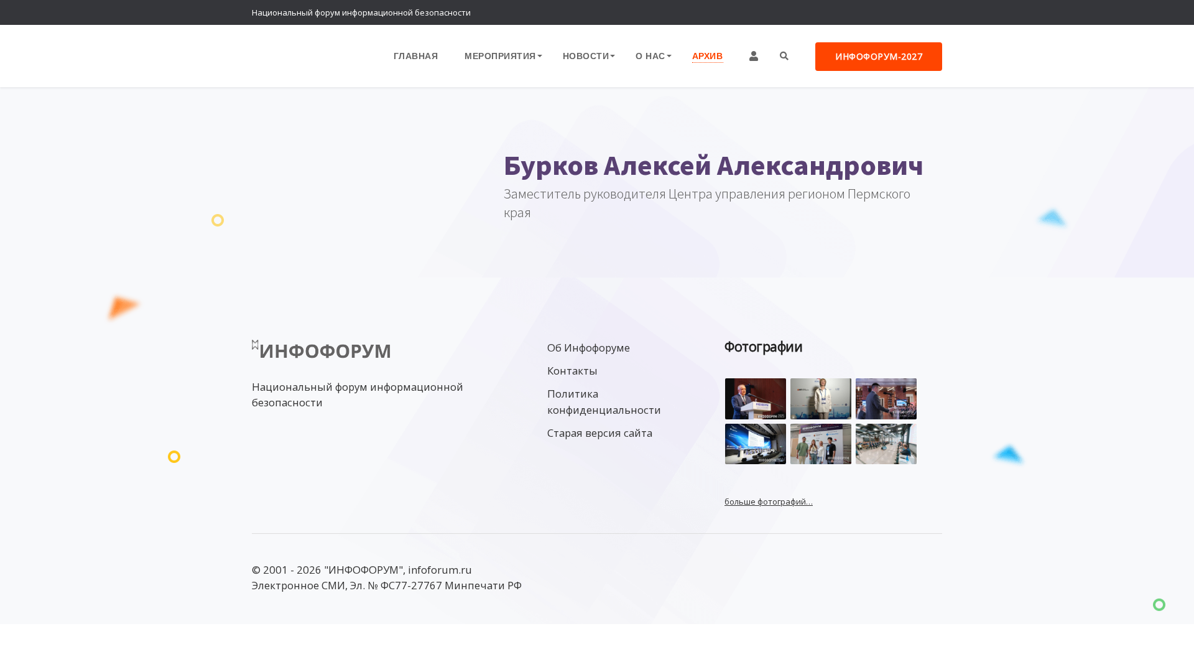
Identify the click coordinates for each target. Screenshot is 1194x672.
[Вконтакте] (904, 12)
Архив (707, 55)
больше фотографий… (768, 501)
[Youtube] (929, 12)
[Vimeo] (880, 12)
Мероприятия (500, 55)
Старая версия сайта (599, 433)
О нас (650, 55)
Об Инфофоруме (588, 347)
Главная (416, 55)
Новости (586, 55)
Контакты (572, 370)
